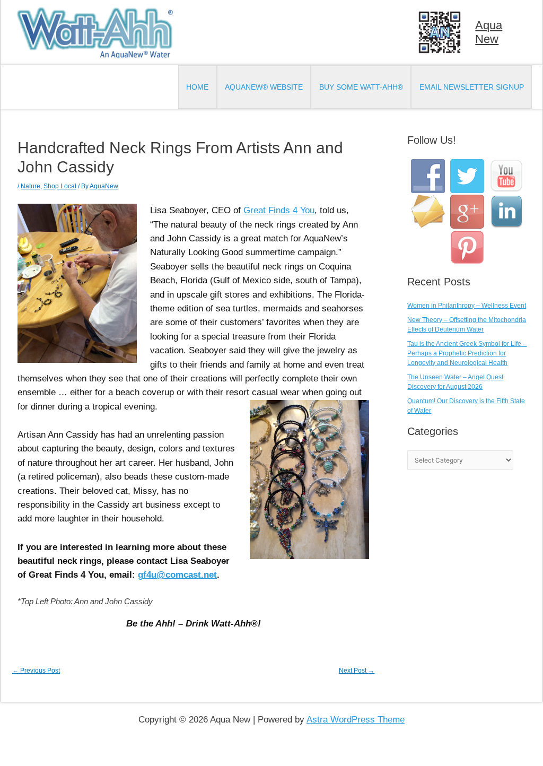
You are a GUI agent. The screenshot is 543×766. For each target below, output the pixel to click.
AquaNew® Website (264, 87)
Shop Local (59, 186)
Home (197, 87)
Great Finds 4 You (278, 210)
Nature (30, 186)
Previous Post (36, 670)
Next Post (356, 670)
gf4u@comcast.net (177, 575)
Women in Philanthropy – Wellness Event (466, 305)
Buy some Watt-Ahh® (361, 87)
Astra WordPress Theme (355, 720)
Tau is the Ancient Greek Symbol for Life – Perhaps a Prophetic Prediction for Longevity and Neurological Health (467, 353)
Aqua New (488, 32)
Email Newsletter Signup (471, 87)
